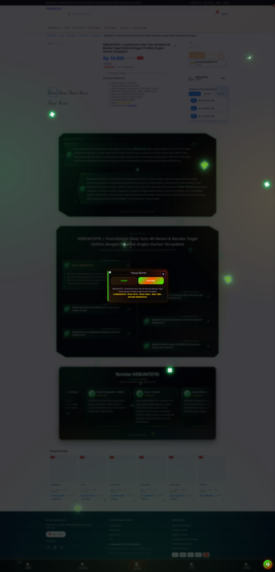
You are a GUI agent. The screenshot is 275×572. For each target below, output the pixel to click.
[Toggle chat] (267, 564)
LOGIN (124, 280)
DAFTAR (151, 280)
